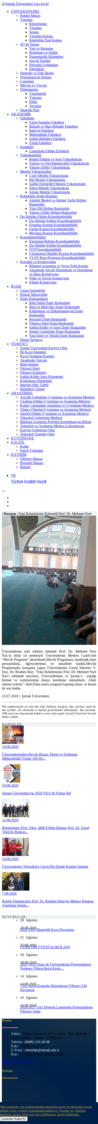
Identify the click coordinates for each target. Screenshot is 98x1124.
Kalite (24, 446)
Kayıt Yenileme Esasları (37, 356)
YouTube (27, 1062)
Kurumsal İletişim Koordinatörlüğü (54, 241)
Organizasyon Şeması (35, 77)
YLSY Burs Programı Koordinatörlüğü (57, 258)
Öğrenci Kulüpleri (33, 373)
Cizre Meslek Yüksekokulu (48, 176)
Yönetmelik (37, 94)
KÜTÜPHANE (22, 438)
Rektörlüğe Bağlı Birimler (38, 196)
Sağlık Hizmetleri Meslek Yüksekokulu (57, 184)
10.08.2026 (10, 859)
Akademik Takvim (33, 360)
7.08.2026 (9, 893)
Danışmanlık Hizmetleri (46, 57)
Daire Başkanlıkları (34, 299)
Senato (34, 32)
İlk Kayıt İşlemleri (33, 352)
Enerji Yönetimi (31, 450)
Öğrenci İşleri (30, 368)
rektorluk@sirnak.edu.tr (42, 1050)
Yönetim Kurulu (41, 36)
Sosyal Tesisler (40, 61)
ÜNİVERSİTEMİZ (25, 11)
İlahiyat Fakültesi (41, 130)
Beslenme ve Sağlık (43, 52)
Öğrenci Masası (31, 459)
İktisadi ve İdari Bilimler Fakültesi (53, 126)
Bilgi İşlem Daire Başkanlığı (49, 303)
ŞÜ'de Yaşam (29, 44)
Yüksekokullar (30, 155)
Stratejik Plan (29, 110)
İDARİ (16, 286)
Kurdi (41, 481)
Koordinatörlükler (33, 237)
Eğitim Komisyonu (43, 282)
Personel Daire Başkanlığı (48, 319)
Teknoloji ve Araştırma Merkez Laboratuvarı (52, 426)
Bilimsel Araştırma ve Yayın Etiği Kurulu (58, 266)
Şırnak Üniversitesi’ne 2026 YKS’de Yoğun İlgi (36, 793)
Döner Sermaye (31, 340)
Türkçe (17, 481)
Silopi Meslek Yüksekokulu (49, 188)
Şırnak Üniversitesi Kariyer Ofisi (43, 348)
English (30, 481)
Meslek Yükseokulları (36, 171)
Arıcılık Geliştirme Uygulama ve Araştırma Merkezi (57, 397)
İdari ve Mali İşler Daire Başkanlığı (54, 307)
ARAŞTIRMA (22, 393)
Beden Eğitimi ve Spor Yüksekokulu (55, 159)
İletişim (25, 467)
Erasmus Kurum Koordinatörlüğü (53, 225)
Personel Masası (31, 463)
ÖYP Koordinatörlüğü (45, 249)
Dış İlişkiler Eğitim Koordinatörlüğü (46, 217)
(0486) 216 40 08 (37, 1042)
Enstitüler (27, 147)
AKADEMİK (21, 114)
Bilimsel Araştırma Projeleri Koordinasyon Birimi (55, 422)
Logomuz (27, 81)
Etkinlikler (36, 69)
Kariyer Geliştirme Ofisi (37, 430)
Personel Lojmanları (43, 65)
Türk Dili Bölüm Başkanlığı (49, 208)
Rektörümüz (38, 24)
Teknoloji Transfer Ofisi (37, 434)
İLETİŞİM (18, 455)
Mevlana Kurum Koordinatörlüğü (53, 233)
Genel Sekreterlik (32, 290)
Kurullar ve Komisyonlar (38, 262)
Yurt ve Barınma (41, 48)
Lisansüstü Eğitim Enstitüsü (49, 151)
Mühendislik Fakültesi (45, 135)
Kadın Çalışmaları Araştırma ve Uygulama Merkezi (57, 405)
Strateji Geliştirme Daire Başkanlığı (54, 331)
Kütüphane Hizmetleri (36, 381)
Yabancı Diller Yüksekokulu (49, 167)
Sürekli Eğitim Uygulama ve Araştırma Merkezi (54, 414)
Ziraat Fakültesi (40, 143)
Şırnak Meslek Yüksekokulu (49, 192)
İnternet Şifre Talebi (34, 385)
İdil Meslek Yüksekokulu (47, 180)
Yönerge (35, 98)
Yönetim (26, 20)
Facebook (9, 1062)
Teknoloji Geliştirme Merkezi (41, 418)
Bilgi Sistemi (29, 364)
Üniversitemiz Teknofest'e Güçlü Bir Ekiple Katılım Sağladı (45, 866)
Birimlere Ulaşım (32, 389)
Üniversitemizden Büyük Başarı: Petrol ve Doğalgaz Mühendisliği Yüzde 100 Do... (39, 756)
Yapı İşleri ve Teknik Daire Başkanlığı (56, 336)
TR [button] (13, 475)
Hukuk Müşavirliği (33, 295)
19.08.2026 (10, 747)
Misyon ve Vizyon (33, 85)
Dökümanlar (29, 89)
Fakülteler (27, 118)
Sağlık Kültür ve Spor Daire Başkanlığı (57, 327)
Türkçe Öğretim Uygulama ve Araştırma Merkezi (55, 409)
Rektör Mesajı (30, 16)
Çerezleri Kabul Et (14, 1119)
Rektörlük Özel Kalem (45, 40)
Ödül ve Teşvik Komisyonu (49, 278)
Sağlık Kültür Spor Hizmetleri (41, 377)
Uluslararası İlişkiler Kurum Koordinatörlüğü (61, 254)
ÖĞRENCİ (19, 344)
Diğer (33, 102)
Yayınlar (35, 106)
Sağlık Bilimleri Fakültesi (47, 139)
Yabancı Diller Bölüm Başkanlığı (53, 212)
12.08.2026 (10, 820)
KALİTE (17, 442)
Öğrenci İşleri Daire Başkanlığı (51, 323)
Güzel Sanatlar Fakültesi (46, 122)
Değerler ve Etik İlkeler (37, 73)
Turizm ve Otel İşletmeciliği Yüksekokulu (59, 163)
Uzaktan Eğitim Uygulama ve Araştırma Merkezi (55, 401)
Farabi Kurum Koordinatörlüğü (51, 229)
